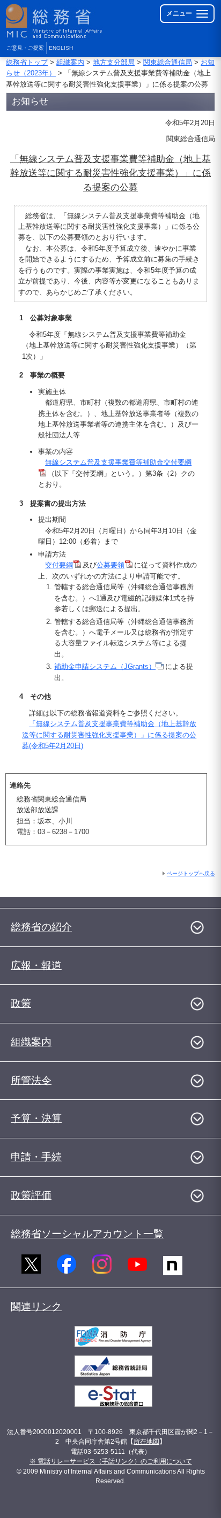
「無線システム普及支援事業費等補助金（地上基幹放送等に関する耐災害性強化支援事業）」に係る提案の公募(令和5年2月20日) (109, 735)
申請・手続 (36, 1156)
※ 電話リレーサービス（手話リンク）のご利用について (111, 1461)
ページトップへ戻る (191, 873)
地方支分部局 (114, 62)
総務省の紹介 (41, 927)
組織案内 (70, 62)
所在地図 (146, 1441)
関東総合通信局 (167, 62)
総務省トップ (27, 62)
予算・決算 (36, 1118)
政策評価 (31, 1195)
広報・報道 (36, 965)
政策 (21, 1003)
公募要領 (110, 565)
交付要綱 (59, 565)
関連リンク (36, 1306)
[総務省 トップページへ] (54, 21)
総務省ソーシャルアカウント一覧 (87, 1233)
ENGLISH (61, 48)
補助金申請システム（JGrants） (105, 666)
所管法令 (31, 1080)
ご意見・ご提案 (25, 48)
